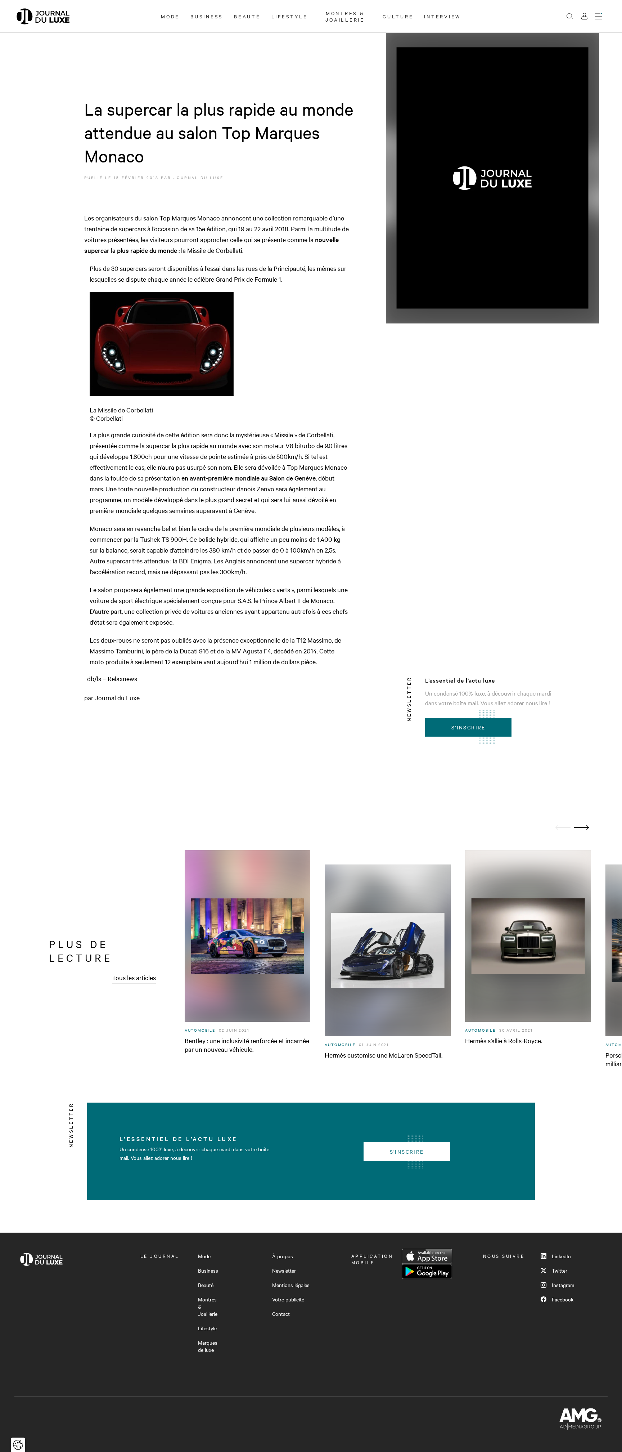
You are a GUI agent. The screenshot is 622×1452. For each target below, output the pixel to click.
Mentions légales (291, 1284)
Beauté (247, 16)
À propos (282, 1256)
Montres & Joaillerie (345, 16)
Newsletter (284, 1270)
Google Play (427, 1271)
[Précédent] (563, 827)
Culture (398, 16)
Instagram (563, 1284)
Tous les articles (134, 977)
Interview (442, 16)
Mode (170, 16)
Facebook (562, 1299)
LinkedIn (561, 1256)
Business (206, 16)
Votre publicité (288, 1299)
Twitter (559, 1270)
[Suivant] (581, 827)
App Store (427, 1256)
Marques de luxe (207, 1346)
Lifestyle (289, 16)
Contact (281, 1313)
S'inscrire (468, 727)
